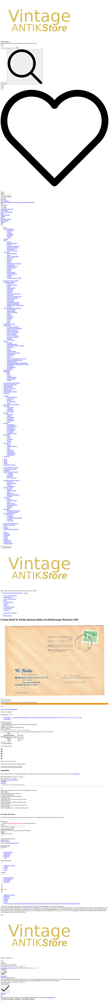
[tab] (43, 717)
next (6, 792)
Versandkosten (28, 906)
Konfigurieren (18, 999)
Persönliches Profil (10, 202)
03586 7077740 (5, 840)
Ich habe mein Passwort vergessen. (9, 780)
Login (5, 870)
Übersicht (3, 202)
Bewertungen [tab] (7, 719)
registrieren (6, 201)
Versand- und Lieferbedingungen (9, 709)
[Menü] (2, 45)
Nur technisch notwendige (7, 999)
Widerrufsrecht (7, 853)
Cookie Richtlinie (8, 852)
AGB (5, 858)
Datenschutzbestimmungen (16, 823)
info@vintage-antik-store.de (12, 843)
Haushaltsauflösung (9, 877)
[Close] (1, 698)
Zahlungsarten (24, 202)
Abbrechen (3, 783)
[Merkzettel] (54, 190)
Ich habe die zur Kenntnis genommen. (19, 823)
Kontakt (6, 867)
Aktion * (3, 825)
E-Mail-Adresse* (5, 826)
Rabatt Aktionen (8, 879)
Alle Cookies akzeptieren (28, 999)
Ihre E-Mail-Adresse (6, 776)
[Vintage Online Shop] (40, 40)
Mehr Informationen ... (50, 997)
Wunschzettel (7, 880)
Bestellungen (31, 202)
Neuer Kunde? (75, 773)
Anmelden (3, 199)
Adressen (18, 202)
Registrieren (4, 976)
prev (2, 792)
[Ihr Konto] (2, 193)
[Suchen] (17, 48)
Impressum (6, 856)
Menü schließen (7, 196)
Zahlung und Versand (9, 865)
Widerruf (6, 899)
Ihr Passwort (4, 778)
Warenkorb (6, 882)
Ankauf (6, 868)
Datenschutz (7, 855)
